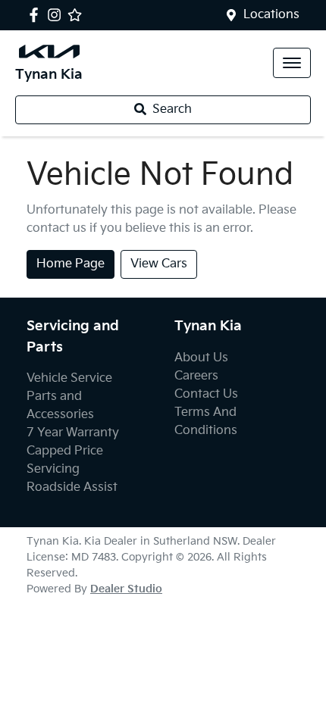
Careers (196, 376)
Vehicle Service (69, 378)
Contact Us (206, 394)
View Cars (158, 264)
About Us (201, 358)
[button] (292, 63)
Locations (271, 15)
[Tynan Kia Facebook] (37, 15)
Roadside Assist (72, 487)
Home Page (70, 264)
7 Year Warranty (73, 433)
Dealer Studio (126, 589)
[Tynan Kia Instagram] (57, 15)
